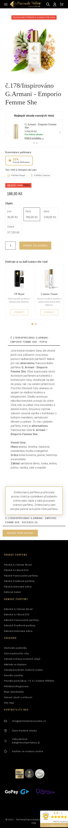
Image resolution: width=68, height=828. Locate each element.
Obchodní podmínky (15, 647)
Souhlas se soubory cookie (27, 751)
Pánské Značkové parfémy (19, 581)
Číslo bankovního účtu (16, 653)
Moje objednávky (14, 691)
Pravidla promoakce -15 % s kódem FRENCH (29, 680)
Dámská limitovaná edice (18, 631)
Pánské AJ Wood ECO (16, 570)
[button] (32, 324)
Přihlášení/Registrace (16, 686)
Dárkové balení (12, 592)
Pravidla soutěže (13, 675)
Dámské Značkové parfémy (19, 625)
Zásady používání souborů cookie (23, 669)
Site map (9, 702)
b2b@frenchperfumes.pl (26, 742)
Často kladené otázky (24, 730)
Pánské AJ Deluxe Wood (18, 564)
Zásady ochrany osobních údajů (22, 658)
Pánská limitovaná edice (18, 586)
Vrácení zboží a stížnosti (18, 697)
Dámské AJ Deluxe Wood (18, 609)
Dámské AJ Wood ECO (16, 614)
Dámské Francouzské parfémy (21, 620)
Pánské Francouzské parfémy (21, 575)
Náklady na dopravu (15, 664)
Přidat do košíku (35, 245)
